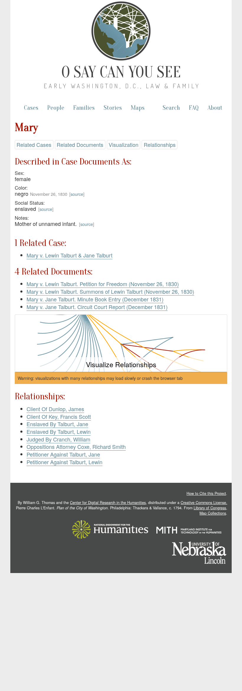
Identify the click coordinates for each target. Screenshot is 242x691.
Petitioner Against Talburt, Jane (63, 454)
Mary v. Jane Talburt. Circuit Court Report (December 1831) (97, 307)
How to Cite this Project (206, 493)
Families (84, 107)
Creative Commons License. (204, 502)
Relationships (160, 144)
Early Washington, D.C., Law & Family (122, 86)
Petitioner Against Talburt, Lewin (64, 462)
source (77, 194)
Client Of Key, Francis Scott (59, 416)
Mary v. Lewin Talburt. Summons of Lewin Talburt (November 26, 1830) (110, 291)
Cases (31, 107)
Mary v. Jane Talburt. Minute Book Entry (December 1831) (95, 299)
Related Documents (80, 144)
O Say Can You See (121, 72)
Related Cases (34, 144)
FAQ (194, 107)
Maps (138, 107)
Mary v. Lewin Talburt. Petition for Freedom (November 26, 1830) (103, 284)
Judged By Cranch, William (58, 439)
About (215, 107)
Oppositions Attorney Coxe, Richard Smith (76, 446)
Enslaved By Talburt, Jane (57, 424)
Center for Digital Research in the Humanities (108, 502)
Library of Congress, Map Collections (210, 510)
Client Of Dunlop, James (55, 409)
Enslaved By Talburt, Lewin (59, 431)
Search (171, 107)
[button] (121, 343)
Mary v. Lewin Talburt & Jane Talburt (69, 255)
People (55, 107)
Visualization (123, 144)
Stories (113, 107)
